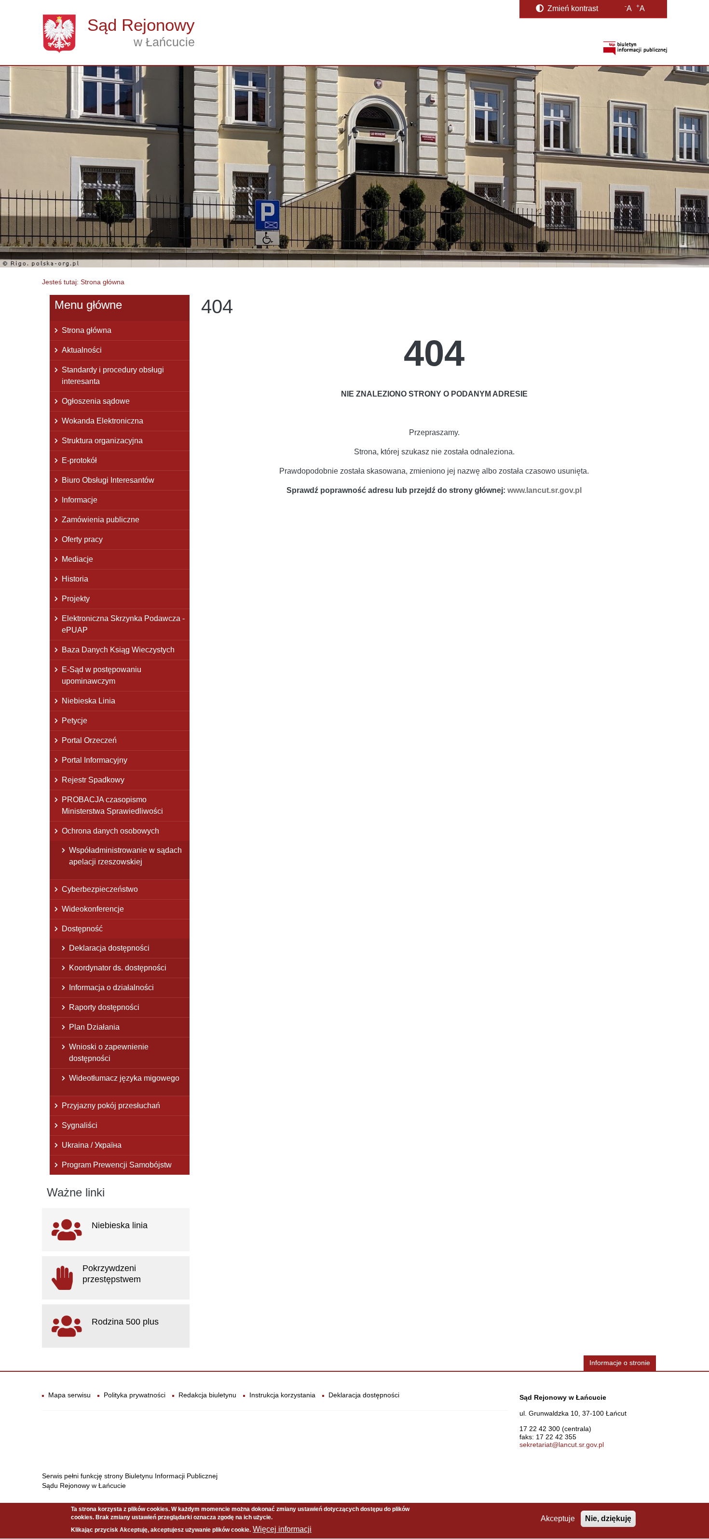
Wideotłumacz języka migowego (124, 1078)
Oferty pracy (82, 539)
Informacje (79, 500)
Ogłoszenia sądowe (96, 401)
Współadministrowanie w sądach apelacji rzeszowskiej (125, 856)
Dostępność (82, 929)
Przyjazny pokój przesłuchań (111, 1105)
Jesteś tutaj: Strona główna (83, 282)
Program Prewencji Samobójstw (117, 1165)
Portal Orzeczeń (89, 740)
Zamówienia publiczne (100, 520)
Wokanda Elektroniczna (102, 421)
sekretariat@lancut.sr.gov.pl (561, 1444)
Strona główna (86, 330)
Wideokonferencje (93, 909)
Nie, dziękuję (608, 1518)
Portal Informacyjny (94, 760)
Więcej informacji (282, 1530)
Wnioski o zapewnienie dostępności (109, 1052)
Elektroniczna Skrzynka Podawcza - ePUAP (123, 624)
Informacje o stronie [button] (619, 1363)
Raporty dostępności (104, 1007)
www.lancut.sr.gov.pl (544, 490)
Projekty (76, 599)
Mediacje (77, 559)
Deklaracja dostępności (109, 948)
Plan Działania (94, 1027)
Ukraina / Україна (92, 1145)
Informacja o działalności (111, 987)
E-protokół (79, 460)
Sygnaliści (79, 1125)
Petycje (74, 720)
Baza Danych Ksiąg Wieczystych (118, 650)
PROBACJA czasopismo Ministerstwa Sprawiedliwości (112, 805)
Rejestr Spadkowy (93, 780)
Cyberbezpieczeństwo (100, 889)
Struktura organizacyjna (102, 441)
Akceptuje (558, 1518)
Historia (75, 579)
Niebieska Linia (88, 701)
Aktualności (82, 350)
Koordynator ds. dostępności (117, 968)
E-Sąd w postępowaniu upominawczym (101, 675)
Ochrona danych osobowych (110, 831)
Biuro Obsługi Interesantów (108, 480)
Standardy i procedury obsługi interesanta (113, 375)
